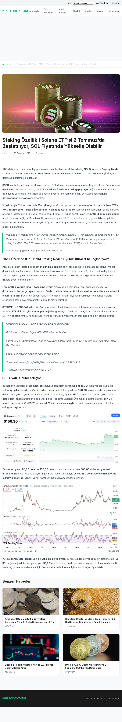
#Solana (10, 234)
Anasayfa (34, 11)
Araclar (88, 11)
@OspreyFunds (57, 234)
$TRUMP (23, 340)
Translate (114, 2)
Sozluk (76, 11)
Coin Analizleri (48, 11)
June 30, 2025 (54, 250)
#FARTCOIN (50, 340)
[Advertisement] (61, 38)
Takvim (99, 11)
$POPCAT (78, 340)
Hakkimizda (114, 11)
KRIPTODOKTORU (15, 11)
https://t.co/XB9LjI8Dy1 (33, 362)
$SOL (22, 323)
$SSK (76, 243)
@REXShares (40, 234)
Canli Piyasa (62, 11)
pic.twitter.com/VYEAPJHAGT (63, 362)
